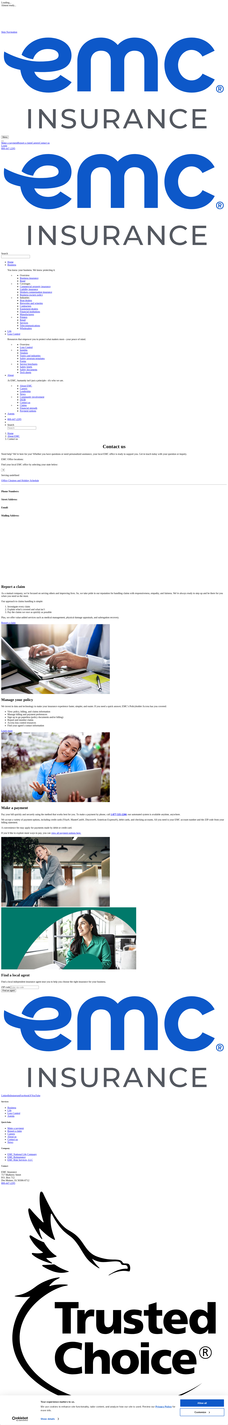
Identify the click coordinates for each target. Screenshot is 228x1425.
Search (4, 253)
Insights (23, 350)
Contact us (44, 143)
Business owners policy (31, 295)
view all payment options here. (66, 833)
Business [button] (11, 264)
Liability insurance (29, 289)
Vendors (24, 353)
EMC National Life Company (22, 1154)
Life (9, 331)
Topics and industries (30, 355)
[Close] (2, 140)
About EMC (26, 385)
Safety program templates (32, 358)
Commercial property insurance (35, 286)
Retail (23, 320)
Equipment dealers (29, 309)
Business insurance (29, 278)
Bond (22, 281)
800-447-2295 (8, 148)
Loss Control (26, 347)
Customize (200, 1412)
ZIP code (5, 987)
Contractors (25, 306)
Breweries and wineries (31, 303)
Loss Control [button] (13, 334)
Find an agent (8, 990)
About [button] (10, 375)
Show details (48, 1419)
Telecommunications (30, 325)
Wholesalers (26, 328)
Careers (35, 143)
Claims (23, 405)
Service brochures (28, 364)
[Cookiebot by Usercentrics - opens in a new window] (20, 1419)
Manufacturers (27, 314)
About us (11, 1136)
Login (4, 145)
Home (10, 262)
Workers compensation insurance (36, 292)
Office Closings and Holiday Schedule (20, 480)
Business (11, 1107)
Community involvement (32, 397)
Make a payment (9, 143)
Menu (4, 137)
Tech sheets (25, 372)
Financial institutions (30, 311)
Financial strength (28, 408)
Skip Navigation (9, 32)
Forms (23, 361)
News (23, 394)
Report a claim (25, 143)
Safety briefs (26, 367)
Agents (10, 413)
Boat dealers (26, 300)
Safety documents (28, 369)
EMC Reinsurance (16, 1157)
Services (24, 322)
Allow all (202, 1403)
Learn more (7, 730)
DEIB (23, 399)
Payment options (28, 411)
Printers (23, 317)
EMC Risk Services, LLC (20, 1160)
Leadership (25, 391)
